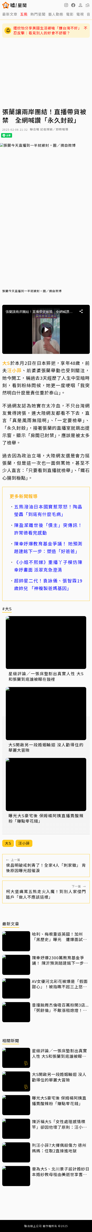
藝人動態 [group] (55, 14)
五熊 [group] (24, 14)
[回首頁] (18, 5)
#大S (7, 608)
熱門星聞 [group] (38, 14)
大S (6, 363)
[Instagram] (66, 5)
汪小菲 (14, 370)
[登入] (80, 5)
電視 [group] (80, 14)
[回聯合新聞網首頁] (6, 5)
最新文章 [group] (9, 14)
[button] (73, 5)
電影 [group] (70, 14)
